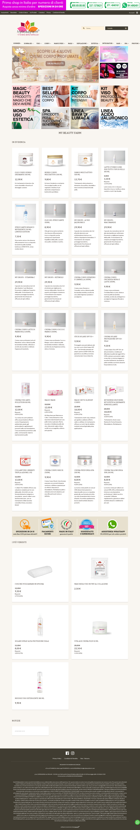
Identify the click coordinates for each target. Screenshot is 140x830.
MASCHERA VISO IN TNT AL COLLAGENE (91, 584)
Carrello (109, 28)
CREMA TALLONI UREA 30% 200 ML (113, 471)
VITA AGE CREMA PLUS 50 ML (86, 641)
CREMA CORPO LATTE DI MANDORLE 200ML (25, 330)
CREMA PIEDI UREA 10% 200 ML (84, 471)
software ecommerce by (70, 827)
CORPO (47, 43)
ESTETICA (94, 43)
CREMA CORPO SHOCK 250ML (54, 471)
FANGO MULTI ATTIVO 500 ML (83, 173)
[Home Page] (27, 35)
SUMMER (16, 43)
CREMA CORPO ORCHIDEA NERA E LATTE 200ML (112, 279)
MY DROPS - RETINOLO (54, 277)
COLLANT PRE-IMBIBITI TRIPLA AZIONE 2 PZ (25, 471)
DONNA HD (28, 43)
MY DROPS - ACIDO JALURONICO (82, 221)
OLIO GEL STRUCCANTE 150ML (54, 221)
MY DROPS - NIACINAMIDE (110, 221)
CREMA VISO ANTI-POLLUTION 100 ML (23, 401)
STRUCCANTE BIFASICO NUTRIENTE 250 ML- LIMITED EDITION (24, 229)
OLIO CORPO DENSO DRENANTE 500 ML (23, 173)
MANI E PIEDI (59, 43)
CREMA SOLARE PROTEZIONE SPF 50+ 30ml (113, 339)
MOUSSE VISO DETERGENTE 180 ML (29, 698)
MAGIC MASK (50, 400)
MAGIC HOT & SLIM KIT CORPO (83, 401)
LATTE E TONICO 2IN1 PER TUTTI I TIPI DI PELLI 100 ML (114, 169)
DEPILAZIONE (82, 43)
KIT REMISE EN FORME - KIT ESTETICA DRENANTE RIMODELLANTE (114, 402)
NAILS (70, 43)
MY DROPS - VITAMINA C (25, 277)
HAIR (118, 43)
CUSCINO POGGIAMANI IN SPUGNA (29, 584)
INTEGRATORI (107, 43)
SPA (126, 43)
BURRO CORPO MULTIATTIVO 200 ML (53, 173)
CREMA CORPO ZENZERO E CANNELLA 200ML (84, 278)
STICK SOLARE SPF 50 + (83, 337)
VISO (38, 43)
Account (132, 13)
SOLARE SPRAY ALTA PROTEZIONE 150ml (32, 641)
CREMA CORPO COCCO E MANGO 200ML (55, 330)
